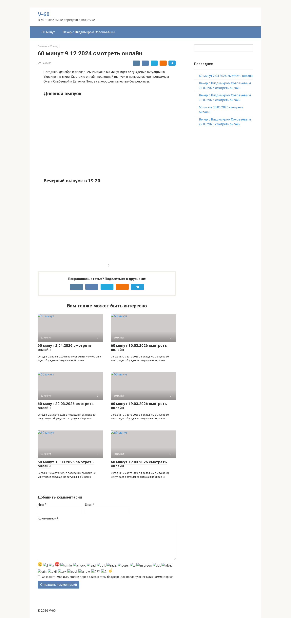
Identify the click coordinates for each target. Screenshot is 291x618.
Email (89, 504)
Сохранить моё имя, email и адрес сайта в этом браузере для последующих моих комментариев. (108, 577)
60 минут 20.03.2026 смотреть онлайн (66, 405)
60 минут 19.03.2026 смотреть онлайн (139, 405)
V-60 (44, 14)
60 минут (48, 32)
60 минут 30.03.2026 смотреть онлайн (139, 347)
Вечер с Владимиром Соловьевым (89, 32)
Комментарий (48, 518)
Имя (42, 504)
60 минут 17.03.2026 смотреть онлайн (139, 464)
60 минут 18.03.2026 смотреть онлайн (66, 464)
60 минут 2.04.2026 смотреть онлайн (64, 347)
